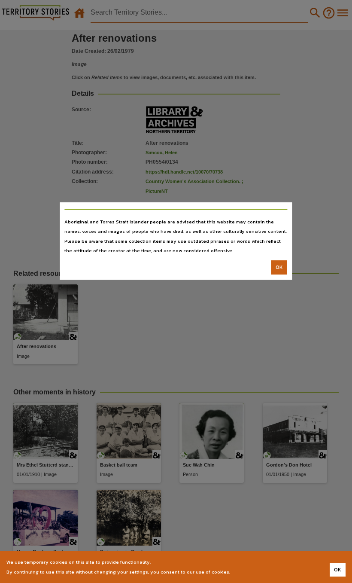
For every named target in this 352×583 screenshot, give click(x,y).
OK (279, 267)
